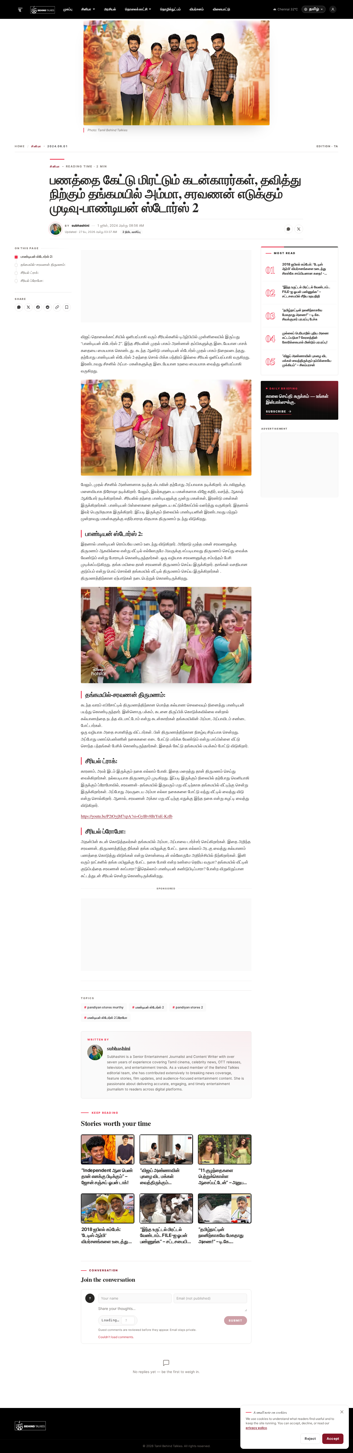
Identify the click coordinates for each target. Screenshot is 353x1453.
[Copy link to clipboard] (57, 307)
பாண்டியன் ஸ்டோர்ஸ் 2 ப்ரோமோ (105, 1018)
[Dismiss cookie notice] (342, 1412)
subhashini (80, 225)
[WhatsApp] (19, 307)
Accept (333, 1438)
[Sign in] (332, 9)
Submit (235, 1320)
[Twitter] (28, 307)
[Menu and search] (20, 9)
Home (20, 146)
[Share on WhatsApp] (288, 229)
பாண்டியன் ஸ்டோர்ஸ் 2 (148, 1007)
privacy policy (256, 1428)
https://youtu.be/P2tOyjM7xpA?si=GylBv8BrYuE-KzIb (126, 816)
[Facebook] (38, 307)
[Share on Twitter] (298, 229)
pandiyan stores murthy (104, 1007)
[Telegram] (47, 307)
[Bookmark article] (67, 307)
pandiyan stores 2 (188, 1007)
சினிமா (36, 146)
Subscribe (276, 411)
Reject (310, 1438)
